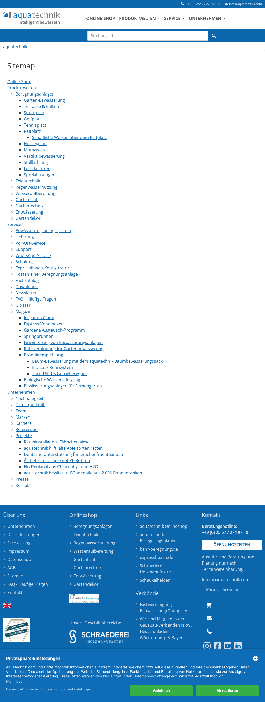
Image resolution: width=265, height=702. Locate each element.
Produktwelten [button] (138, 18)
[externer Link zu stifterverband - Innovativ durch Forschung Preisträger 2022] (16, 630)
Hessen (147, 631)
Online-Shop (100, 18)
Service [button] (172, 18)
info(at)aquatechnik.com (225, 579)
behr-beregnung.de (159, 549)
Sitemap (15, 576)
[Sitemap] (31, 18)
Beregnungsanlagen (93, 526)
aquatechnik (15, 46)
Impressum (18, 551)
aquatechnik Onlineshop (163, 526)
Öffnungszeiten (232, 544)
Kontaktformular (222, 590)
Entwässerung (87, 576)
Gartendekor (86, 584)
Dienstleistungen (23, 534)
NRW (186, 625)
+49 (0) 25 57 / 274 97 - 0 (225, 532)
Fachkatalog (19, 543)
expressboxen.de (156, 557)
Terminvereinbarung (222, 569)
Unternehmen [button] (205, 18)
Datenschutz (19, 559)
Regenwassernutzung (94, 543)
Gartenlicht (84, 559)
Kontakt (15, 592)
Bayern (178, 637)
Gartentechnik (87, 568)
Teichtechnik (85, 534)
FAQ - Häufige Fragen (27, 584)
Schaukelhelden (155, 580)
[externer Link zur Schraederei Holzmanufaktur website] (99, 636)
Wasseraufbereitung (93, 551)
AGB (11, 568)
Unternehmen (21, 526)
